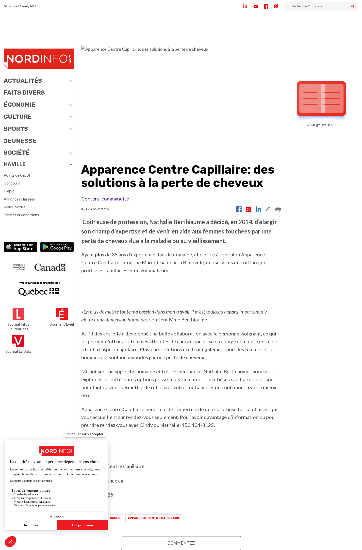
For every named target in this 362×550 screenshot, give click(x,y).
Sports (16, 128)
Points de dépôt (17, 175)
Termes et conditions (21, 214)
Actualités (23, 80)
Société (17, 152)
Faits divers (24, 92)
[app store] (20, 247)
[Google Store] (57, 247)
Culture (18, 116)
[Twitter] (279, 6)
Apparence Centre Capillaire (154, 518)
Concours (12, 183)
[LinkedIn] (248, 6)
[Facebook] (269, 6)
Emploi (10, 190)
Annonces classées (19, 199)
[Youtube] (258, 6)
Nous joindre (14, 206)
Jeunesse (20, 140)
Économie (19, 104)
